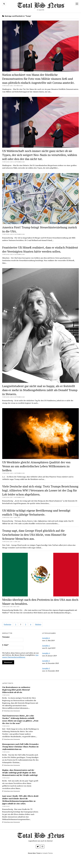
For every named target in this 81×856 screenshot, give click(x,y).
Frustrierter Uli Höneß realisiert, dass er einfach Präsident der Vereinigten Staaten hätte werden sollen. (40, 249)
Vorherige (7, 624)
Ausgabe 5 (46, 645)
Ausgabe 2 (46, 668)
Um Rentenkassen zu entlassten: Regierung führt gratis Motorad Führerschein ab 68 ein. (16, 689)
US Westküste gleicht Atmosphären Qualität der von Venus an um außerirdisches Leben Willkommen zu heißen (36, 466)
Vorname (6, 637)
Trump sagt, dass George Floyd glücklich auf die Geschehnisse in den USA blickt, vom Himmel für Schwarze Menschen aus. (34, 535)
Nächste (38, 624)
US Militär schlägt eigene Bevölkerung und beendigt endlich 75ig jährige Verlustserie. (36, 512)
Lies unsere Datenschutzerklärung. (20, 656)
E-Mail (5, 645)
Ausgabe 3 (46, 661)
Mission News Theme (34, 853)
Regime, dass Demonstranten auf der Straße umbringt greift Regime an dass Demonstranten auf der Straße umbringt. (20, 772)
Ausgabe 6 (46, 638)
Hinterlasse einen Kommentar (12, 711)
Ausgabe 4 (46, 653)
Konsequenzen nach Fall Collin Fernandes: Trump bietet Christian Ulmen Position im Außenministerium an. (20, 746)
